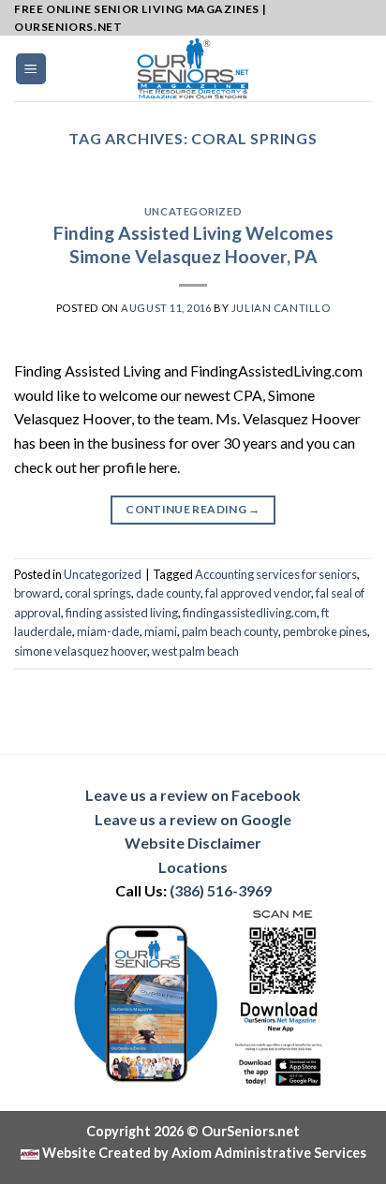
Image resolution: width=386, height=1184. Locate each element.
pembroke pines (325, 631)
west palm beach (195, 651)
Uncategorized (193, 211)
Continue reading (193, 509)
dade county (168, 592)
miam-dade (108, 631)
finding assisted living (122, 612)
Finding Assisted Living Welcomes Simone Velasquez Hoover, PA (193, 244)
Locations (193, 867)
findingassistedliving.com (250, 612)
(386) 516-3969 (221, 890)
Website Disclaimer (193, 842)
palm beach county (230, 631)
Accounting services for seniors (276, 574)
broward (37, 592)
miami (160, 631)
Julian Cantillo (280, 308)
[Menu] (31, 68)
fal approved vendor (258, 592)
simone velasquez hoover (80, 651)
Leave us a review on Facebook (193, 795)
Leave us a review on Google (193, 819)
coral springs (98, 592)
